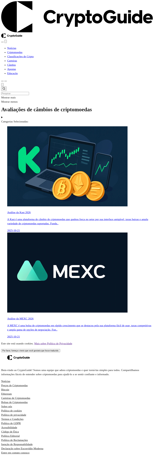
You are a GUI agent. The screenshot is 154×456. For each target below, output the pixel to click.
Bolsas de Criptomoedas (14, 402)
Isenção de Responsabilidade (17, 444)
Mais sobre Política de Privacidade (53, 343)
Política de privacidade (13, 414)
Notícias (5, 381)
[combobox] (77, 91)
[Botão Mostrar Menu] (5, 81)
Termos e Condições (12, 419)
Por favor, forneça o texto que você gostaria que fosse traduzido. (30, 351)
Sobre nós (6, 406)
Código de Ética (10, 431)
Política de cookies (11, 410)
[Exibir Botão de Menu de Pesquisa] (2, 42)
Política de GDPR (11, 423)
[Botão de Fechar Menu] (5, 41)
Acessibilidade (9, 427)
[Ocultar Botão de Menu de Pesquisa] (2, 84)
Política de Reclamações (14, 440)
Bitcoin (5, 389)
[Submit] (4, 89)
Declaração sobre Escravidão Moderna (22, 448)
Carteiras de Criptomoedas (15, 398)
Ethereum (6, 393)
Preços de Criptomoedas (14, 385)
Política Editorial (10, 435)
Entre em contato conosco (15, 452)
